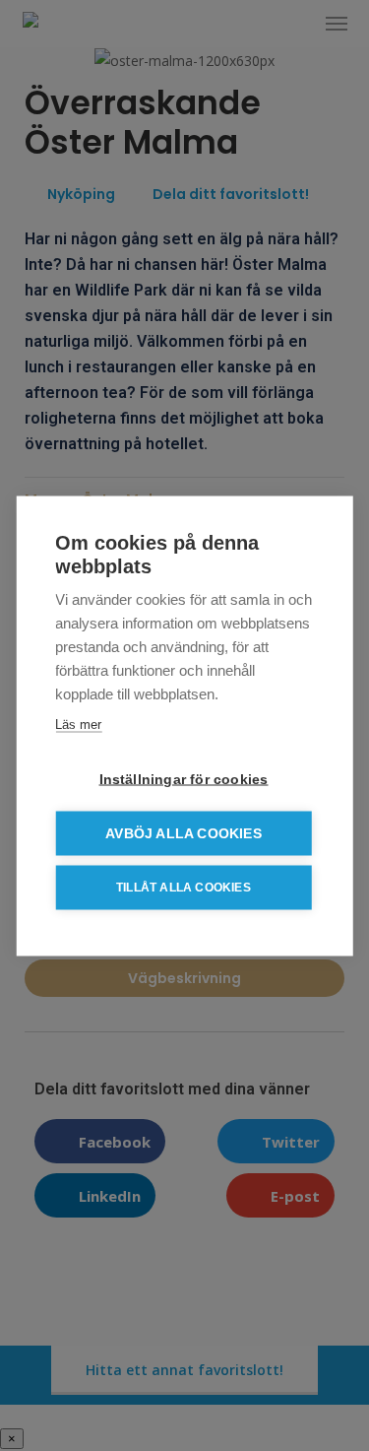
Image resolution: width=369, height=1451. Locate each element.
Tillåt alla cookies (183, 887)
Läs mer (78, 723)
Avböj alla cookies (183, 832)
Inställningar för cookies (184, 778)
